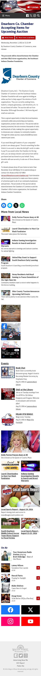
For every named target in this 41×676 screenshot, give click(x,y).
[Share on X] (15, 205)
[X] (20, 350)
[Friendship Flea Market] (20, 313)
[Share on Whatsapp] (22, 205)
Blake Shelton (17, 586)
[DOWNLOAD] (38, 567)
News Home (9, 37)
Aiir (30, 669)
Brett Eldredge (19, 557)
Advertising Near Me (20, 660)
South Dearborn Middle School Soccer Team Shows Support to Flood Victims (10, 534)
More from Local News (26, 37)
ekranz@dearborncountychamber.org (15, 175)
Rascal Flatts (17, 576)
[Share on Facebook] (3, 205)
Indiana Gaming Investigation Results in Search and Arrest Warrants (18, 243)
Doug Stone (17, 596)
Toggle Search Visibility (38, 15)
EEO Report (20, 663)
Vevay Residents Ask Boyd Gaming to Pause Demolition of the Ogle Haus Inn (19, 277)
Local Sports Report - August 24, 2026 (17, 509)
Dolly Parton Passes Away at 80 (25, 217)
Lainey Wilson (17, 565)
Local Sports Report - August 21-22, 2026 (30, 532)
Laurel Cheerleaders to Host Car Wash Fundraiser (9, 476)
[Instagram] (34, 15)
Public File (20, 666)
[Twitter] (21, 656)
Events (5, 363)
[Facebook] (27, 15)
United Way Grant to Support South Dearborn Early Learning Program (19, 260)
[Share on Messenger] (9, 205)
